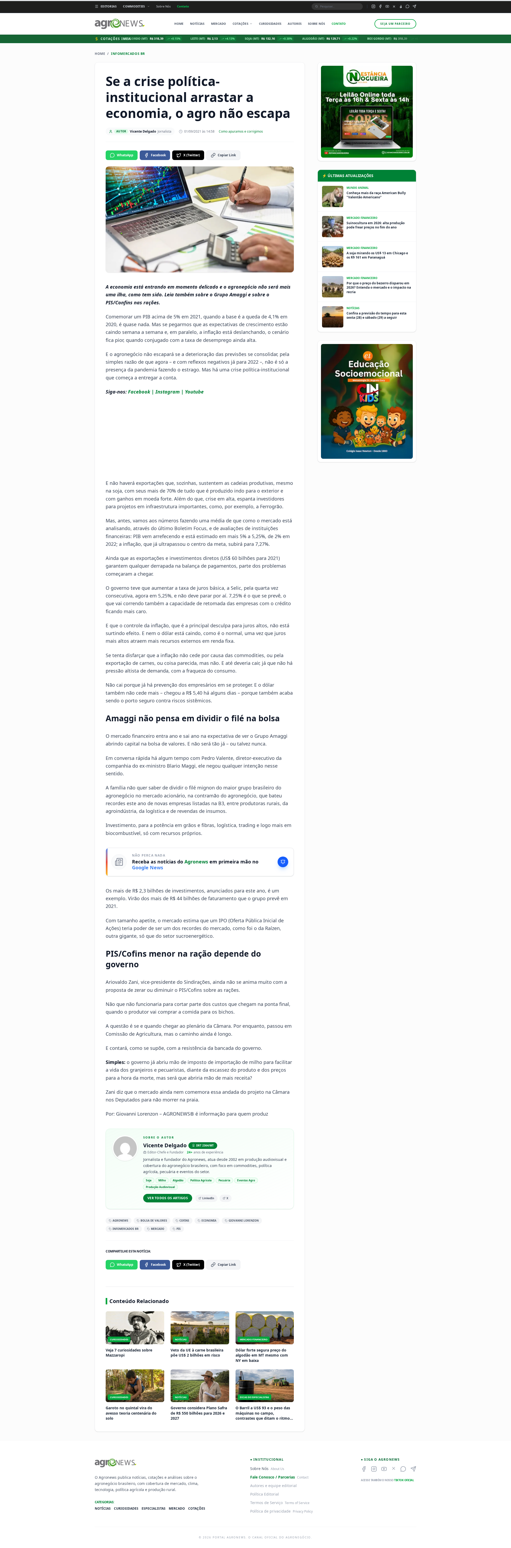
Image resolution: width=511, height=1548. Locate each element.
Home (178, 24)
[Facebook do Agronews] (380, 6)
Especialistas (154, 1508)
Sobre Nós (163, 6)
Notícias (197, 24)
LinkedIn (208, 1198)
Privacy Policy (303, 1511)
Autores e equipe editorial (273, 1485)
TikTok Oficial (404, 1480)
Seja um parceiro (395, 24)
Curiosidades (270, 24)
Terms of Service (297, 1503)
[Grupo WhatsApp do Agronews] (407, 6)
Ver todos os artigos (167, 1198)
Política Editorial (264, 1494)
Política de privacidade (270, 1511)
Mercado (218, 24)
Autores (295, 24)
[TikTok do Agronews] (400, 6)
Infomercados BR (128, 54)
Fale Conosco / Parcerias (272, 1477)
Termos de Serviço (266, 1502)
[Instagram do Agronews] (373, 6)
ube (199, 391)
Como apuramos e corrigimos (241, 131)
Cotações (240, 24)
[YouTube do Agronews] (387, 6)
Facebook (158, 155)
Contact (302, 1477)
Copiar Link (227, 155)
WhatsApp (125, 155)
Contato (183, 6)
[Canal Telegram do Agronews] (414, 6)
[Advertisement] (200, 437)
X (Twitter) (191, 155)
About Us (277, 1469)
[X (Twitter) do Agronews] (394, 6)
